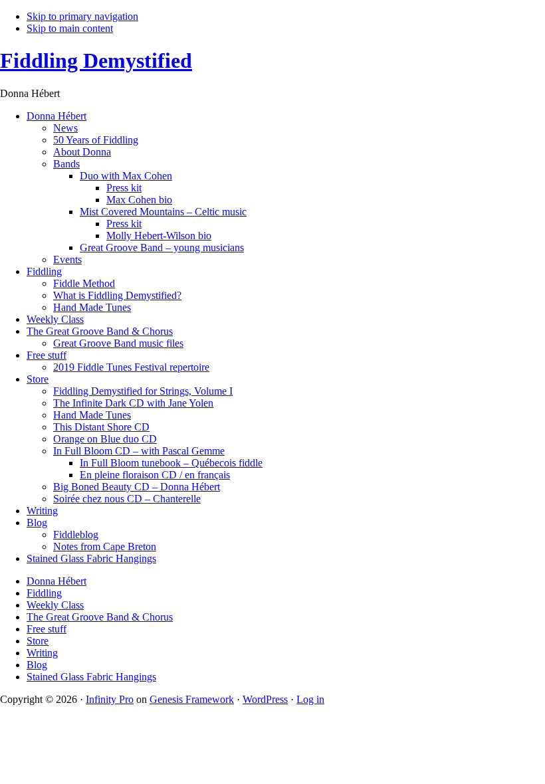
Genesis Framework (192, 699)
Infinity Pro (110, 699)
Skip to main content (70, 28)
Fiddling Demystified (96, 60)
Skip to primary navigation (82, 16)
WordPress (265, 699)
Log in (310, 699)
